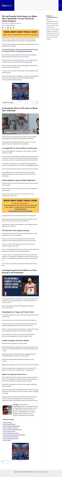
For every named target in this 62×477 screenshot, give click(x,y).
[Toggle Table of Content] (36, 103)
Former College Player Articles (10, 438)
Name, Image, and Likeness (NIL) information (52, 27)
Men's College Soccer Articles (10, 427)
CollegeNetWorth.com (18, 406)
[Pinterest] (8, 27)
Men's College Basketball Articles (11, 426)
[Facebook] (2, 27)
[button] (60, 5)
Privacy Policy (38, 472)
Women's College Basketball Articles (12, 429)
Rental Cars (27, 34)
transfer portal (28, 62)
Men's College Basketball (8, 25)
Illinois (6, 23)
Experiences (34, 34)
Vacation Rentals (17, 34)
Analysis (3, 23)
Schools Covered (7, 422)
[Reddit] (13, 27)
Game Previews (7, 440)
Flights (5, 34)
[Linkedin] (10, 27)
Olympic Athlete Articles (9, 431)
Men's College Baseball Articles (11, 433)
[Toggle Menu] (55, 3)
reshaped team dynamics (25, 51)
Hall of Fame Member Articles (10, 436)
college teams (49, 31)
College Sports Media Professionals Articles (14, 435)
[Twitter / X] (5, 27)
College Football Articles (9, 424)
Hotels (10, 34)
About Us (46, 472)
